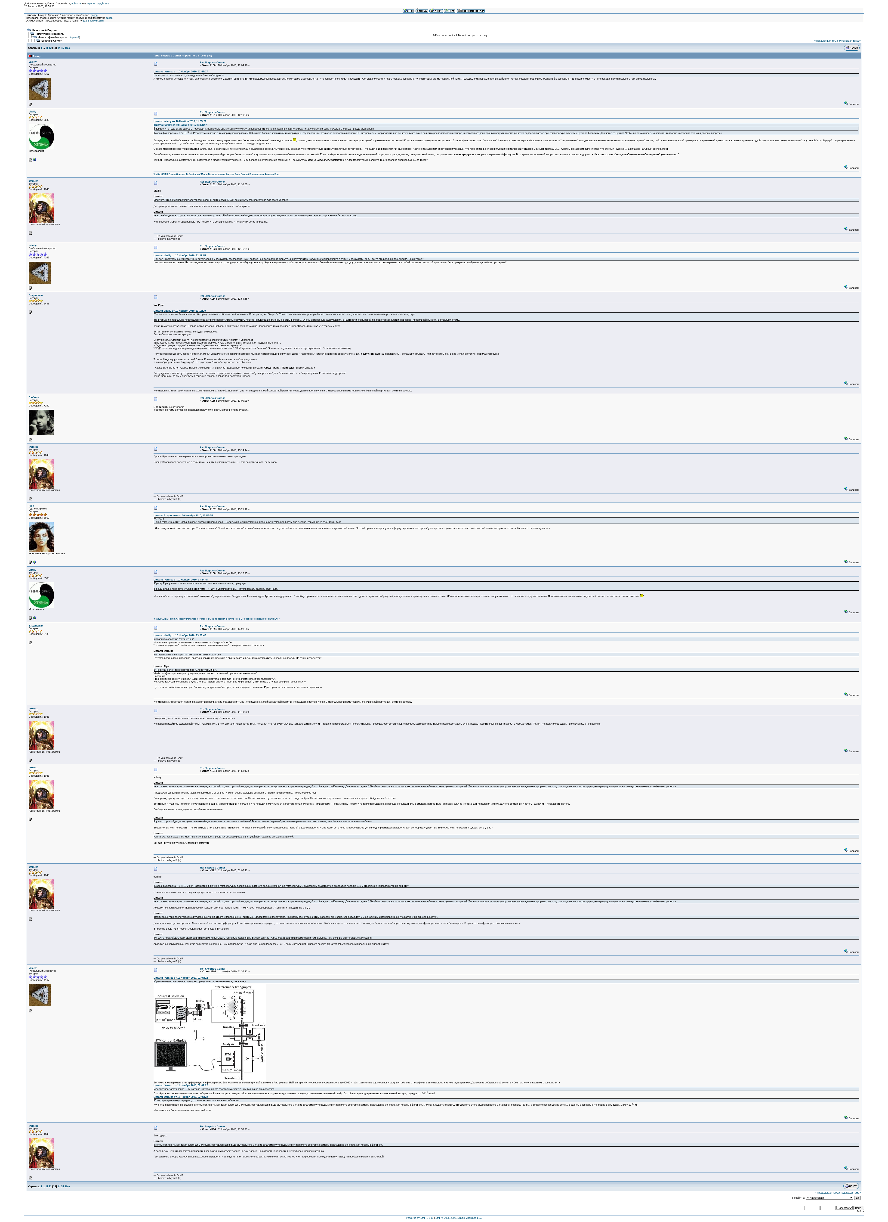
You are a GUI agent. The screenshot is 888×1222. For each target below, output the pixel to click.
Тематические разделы (49, 33)
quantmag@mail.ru (93, 20)
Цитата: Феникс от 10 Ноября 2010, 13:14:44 (181, 579)
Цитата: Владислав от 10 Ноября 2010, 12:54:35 (183, 515)
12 (50, 48)
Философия (46, 37)
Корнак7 (74, 37)
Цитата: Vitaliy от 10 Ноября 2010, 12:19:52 (180, 255)
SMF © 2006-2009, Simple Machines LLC (458, 1217)
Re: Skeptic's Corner (212, 62)
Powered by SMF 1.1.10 (419, 1217)
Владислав (36, 295)
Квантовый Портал (44, 30)
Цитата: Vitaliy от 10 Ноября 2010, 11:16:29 (180, 310)
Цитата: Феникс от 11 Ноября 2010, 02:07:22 (181, 977)
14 (59, 48)
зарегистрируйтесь (97, 3)
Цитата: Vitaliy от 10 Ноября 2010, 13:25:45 (180, 635)
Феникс (33, 181)
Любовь (34, 397)
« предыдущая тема (826, 40)
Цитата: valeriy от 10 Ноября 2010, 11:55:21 (180, 121)
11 (47, 48)
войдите (76, 3)
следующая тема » (850, 40)
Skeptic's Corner (51, 40)
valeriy (33, 61)
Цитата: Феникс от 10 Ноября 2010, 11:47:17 (181, 71)
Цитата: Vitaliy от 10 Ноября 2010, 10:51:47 (180, 125)
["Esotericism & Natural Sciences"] (35, 160)
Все (67, 48)
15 (62, 48)
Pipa (31, 505)
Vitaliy (32, 111)
